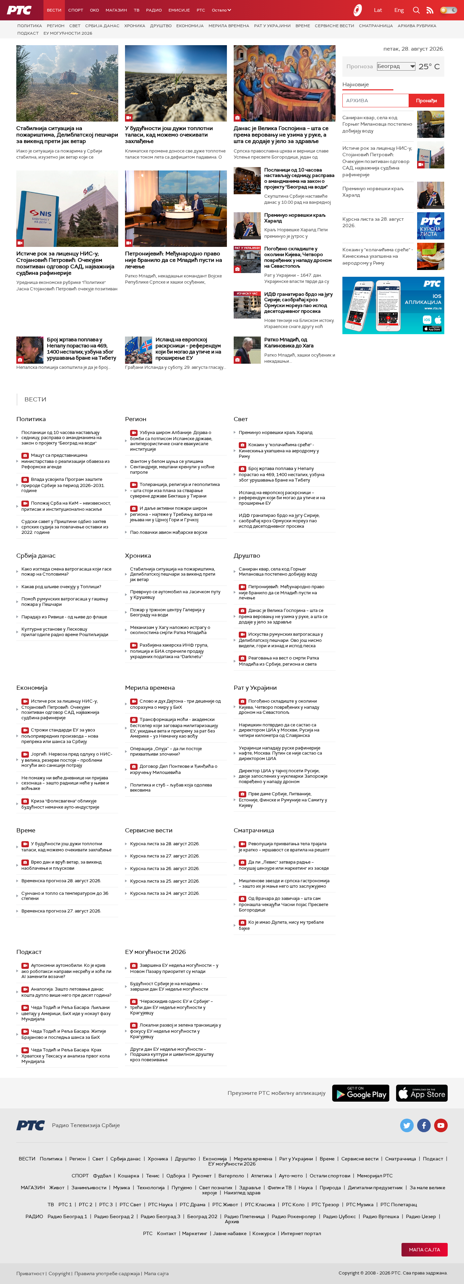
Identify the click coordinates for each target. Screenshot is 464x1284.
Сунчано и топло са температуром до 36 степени (64, 896)
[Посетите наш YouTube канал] (441, 1125)
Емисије (179, 10)
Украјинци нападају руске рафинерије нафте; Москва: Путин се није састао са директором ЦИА (280, 753)
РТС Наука (160, 1204)
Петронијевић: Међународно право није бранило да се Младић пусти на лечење (173, 260)
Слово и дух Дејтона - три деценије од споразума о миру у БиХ (175, 704)
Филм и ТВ (280, 1187)
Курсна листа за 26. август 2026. (165, 868)
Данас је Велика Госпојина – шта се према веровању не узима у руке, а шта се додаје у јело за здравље (281, 135)
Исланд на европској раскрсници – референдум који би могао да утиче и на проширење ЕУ (188, 348)
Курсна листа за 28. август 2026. (165, 844)
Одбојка (175, 1176)
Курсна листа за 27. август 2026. (165, 856)
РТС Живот (225, 1204)
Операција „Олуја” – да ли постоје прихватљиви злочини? (166, 751)
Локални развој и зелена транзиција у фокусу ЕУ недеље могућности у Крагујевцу (175, 1030)
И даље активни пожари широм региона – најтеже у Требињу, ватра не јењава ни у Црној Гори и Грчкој (171, 514)
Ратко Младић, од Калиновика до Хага (289, 342)
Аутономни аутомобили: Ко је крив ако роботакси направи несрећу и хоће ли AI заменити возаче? (66, 971)
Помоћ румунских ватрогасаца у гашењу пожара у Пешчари (64, 601)
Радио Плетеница (244, 1216)
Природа (330, 1187)
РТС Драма (193, 1204)
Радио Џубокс (339, 1216)
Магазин (116, 10)
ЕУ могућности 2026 (67, 33)
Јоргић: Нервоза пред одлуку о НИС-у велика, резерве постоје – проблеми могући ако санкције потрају (66, 759)
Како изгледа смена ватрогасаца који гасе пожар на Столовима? (66, 571)
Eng (399, 10)
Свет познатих (215, 1187)
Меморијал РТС (375, 1176)
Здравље (250, 1187)
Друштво (161, 26)
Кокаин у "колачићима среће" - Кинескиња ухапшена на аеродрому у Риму (279, 450)
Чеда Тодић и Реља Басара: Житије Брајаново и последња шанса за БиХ (63, 1034)
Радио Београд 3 (160, 1216)
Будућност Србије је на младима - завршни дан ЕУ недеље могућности (169, 986)
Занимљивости (88, 1187)
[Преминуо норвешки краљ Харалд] (247, 225)
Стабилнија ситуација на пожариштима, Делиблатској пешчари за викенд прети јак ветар (67, 135)
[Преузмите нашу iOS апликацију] (422, 1093)
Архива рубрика (417, 26)
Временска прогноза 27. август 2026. (61, 911)
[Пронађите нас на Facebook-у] (424, 1125)
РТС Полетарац (398, 1204)
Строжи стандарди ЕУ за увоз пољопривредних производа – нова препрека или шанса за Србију (59, 735)
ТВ (136, 10)
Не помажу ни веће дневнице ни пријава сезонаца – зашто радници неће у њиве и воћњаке (65, 783)
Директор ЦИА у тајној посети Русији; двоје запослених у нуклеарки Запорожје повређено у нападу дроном (283, 776)
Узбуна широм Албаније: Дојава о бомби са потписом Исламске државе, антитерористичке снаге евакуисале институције (171, 441)
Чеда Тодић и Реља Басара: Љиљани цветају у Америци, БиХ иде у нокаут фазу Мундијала (66, 1013)
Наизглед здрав (242, 1193)
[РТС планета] (358, 10)
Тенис (153, 1176)
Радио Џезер (421, 1216)
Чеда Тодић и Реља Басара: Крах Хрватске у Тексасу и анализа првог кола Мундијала (65, 1055)
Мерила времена (229, 26)
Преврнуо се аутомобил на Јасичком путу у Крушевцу (175, 594)
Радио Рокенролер (294, 1216)
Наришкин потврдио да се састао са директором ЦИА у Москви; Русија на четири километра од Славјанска (279, 730)
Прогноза (359, 66)
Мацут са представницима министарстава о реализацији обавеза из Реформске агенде (65, 461)
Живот (57, 1187)
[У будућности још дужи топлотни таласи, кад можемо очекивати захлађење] (176, 83)
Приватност (30, 1273)
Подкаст (28, 33)
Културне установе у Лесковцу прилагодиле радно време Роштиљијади (64, 631)
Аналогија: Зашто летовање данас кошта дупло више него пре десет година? (66, 992)
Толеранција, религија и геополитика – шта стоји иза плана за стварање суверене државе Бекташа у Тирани (175, 490)
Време (303, 26)
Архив (232, 1221)
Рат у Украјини (272, 26)
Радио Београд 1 (67, 1216)
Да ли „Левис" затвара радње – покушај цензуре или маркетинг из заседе (284, 865)
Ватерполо (231, 1176)
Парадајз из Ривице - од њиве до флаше (64, 617)
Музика (121, 1187)
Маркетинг (194, 1233)
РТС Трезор (325, 1204)
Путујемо (182, 1187)
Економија (190, 26)
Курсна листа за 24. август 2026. (165, 893)
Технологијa (151, 1187)
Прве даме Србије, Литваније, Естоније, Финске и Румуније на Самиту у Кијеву (283, 799)
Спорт (75, 10)
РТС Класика (260, 1204)
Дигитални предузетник (375, 1187)
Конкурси (263, 1233)
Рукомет (202, 1176)
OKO (94, 10)
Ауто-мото (291, 1176)
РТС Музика (360, 1204)
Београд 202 (202, 1216)
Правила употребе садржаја (107, 1273)
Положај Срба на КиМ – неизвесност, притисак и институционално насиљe (66, 506)
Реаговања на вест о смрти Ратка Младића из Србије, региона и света (279, 661)
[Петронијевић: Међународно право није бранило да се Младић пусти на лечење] (176, 208)
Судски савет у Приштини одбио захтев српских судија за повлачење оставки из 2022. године (64, 527)
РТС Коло (293, 1204)
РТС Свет (130, 1204)
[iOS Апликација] (393, 305)
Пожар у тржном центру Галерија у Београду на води (167, 612)
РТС (201, 10)
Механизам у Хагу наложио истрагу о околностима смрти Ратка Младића (170, 630)
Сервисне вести (334, 26)
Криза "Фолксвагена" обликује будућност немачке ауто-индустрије (60, 804)
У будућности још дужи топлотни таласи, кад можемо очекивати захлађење (169, 135)
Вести (54, 10)
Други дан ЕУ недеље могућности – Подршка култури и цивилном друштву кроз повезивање (172, 1054)
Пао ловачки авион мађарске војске (168, 532)
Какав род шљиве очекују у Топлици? (61, 587)
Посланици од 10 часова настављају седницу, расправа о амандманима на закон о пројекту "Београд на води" (299, 178)
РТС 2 (85, 1204)
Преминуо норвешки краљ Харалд (295, 218)
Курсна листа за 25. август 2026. (165, 881)
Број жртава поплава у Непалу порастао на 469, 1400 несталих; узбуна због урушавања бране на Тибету (81, 348)
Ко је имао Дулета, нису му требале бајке (281, 925)
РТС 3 (106, 1204)
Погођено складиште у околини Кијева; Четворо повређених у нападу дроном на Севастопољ (298, 257)
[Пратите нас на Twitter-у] (407, 1125)
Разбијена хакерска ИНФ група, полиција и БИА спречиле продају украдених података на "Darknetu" (169, 650)
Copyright (59, 1273)
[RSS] (430, 10)
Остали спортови (330, 1176)
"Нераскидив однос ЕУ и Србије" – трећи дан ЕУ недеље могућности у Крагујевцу (171, 1007)
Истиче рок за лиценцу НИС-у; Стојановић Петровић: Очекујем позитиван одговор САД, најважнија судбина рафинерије (65, 263)
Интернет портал (301, 1233)
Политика (29, 26)
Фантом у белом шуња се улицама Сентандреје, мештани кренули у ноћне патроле (172, 466)
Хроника (134, 26)
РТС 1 (65, 1204)
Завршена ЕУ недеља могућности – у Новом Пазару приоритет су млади (174, 968)
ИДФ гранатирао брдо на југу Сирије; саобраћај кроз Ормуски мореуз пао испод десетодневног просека (298, 302)
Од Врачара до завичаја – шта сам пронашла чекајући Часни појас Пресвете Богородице (283, 904)
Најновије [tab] (355, 84)
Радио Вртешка (381, 1216)
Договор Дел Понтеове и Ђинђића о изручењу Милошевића (173, 769)
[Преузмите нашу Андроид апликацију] (360, 1093)
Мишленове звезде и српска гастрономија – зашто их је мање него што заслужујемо (284, 883)
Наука (306, 1187)
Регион (56, 26)
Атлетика (261, 1176)
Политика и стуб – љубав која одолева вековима (171, 787)
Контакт (166, 1233)
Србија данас (102, 26)
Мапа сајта (424, 1250)
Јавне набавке (230, 1233)
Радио (154, 10)
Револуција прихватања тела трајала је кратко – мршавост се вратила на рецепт (284, 847)
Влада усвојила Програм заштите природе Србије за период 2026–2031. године (63, 485)
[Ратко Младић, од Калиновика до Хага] (247, 350)
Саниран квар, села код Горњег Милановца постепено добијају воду (278, 571)
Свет (75, 26)
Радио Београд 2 (114, 1216)
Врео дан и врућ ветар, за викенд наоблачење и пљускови (61, 865)
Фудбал (102, 1176)
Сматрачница (376, 26)
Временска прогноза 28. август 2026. (61, 881)
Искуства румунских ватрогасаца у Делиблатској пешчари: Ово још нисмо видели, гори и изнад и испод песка (281, 640)
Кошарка (128, 1176)
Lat (378, 10)
